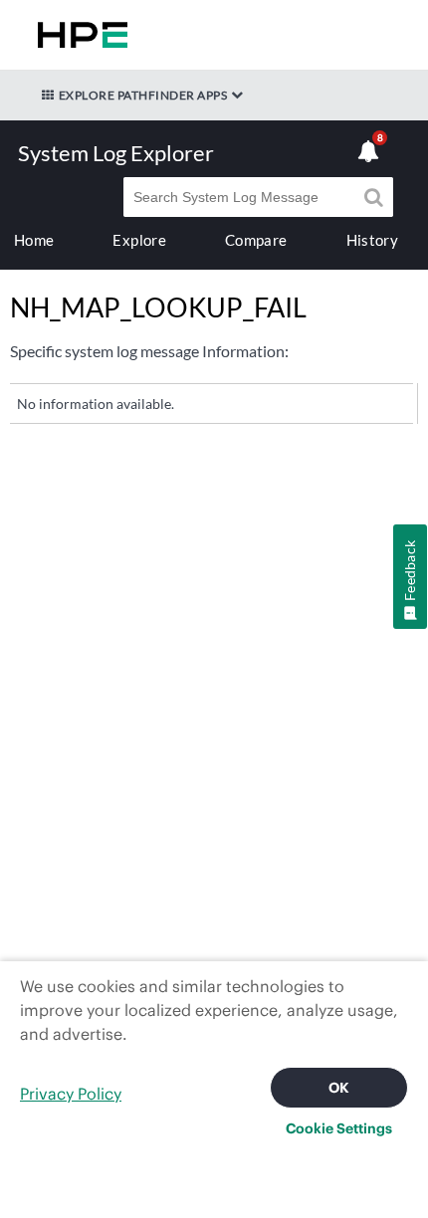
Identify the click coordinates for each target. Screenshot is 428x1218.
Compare (256, 240)
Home (34, 240)
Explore (138, 240)
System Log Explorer (116, 152)
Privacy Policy (70, 1094)
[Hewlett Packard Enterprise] (78, 35)
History (372, 240)
